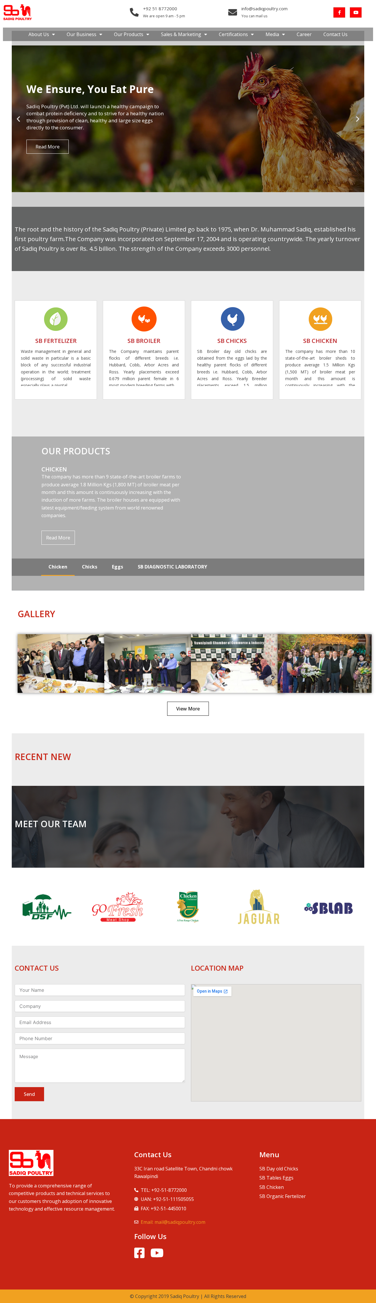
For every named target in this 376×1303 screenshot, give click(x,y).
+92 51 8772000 (160, 8)
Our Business (81, 34)
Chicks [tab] (89, 566)
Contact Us (335, 34)
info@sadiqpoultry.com (264, 8)
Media (272, 34)
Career (304, 34)
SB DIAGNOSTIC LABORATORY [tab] (172, 566)
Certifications (233, 34)
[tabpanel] (188, 513)
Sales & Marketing (181, 34)
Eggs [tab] (117, 566)
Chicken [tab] (57, 566)
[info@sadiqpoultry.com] (232, 12)
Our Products (128, 34)
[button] (18, 119)
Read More (58, 537)
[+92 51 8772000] (134, 12)
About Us (38, 34)
